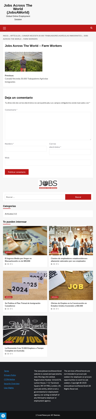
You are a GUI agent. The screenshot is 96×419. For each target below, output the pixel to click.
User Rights (9, 388)
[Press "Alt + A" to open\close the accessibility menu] (3, 416)
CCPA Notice (9, 379)
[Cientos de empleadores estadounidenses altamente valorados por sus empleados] (71, 240)
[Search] (91, 28)
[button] (5, 28)
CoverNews (42, 415)
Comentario (11, 110)
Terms (6, 371)
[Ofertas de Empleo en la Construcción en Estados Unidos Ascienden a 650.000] (71, 285)
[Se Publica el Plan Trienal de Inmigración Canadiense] (25, 285)
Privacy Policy (10, 375)
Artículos (9, 214)
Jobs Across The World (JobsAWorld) (18, 8)
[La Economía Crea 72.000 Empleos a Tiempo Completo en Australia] (25, 330)
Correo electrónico (55, 145)
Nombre (9, 143)
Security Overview (11, 383)
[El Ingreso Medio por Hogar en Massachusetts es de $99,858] (25, 240)
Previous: (26, 79)
